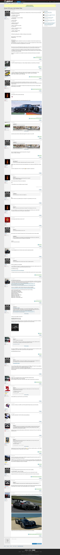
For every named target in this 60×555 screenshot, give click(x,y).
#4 (41, 80)
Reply (40, 59)
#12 (41, 217)
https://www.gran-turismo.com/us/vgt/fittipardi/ (17, 270)
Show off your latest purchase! (48, 17)
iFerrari (14, 229)
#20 (41, 376)
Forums (18, 1)
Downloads (23, 1)
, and (36, 89)
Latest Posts (45, 11)
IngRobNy (14, 124)
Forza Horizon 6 (46, 16)
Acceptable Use (36, 551)
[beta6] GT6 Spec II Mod (48, 12)
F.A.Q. (26, 551)
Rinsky (6, 9)
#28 (41, 480)
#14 (41, 248)
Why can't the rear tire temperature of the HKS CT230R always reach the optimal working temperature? (49, 23)
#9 (41, 175)
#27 (41, 468)
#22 (41, 403)
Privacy (41, 551)
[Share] (40, 11)
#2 (41, 61)
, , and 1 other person (35, 534)
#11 (41, 205)
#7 (41, 140)
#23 (41, 413)
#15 (41, 258)
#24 (41, 423)
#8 (41, 159)
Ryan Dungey (15, 161)
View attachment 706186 (16, 363)
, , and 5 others (35, 76)
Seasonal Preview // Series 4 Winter (49, 20)
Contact (20, 551)
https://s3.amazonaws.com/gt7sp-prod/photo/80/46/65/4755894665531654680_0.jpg (23, 283)
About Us (23, 551)
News (15, 1)
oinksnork (14, 260)
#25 (41, 437)
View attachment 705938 (16, 307)
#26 (41, 455)
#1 (41, 11)
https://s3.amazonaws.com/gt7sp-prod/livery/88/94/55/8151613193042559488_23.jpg (23, 285)
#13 (41, 227)
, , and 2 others (35, 118)
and (38, 57)
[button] (20, 1)
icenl (14, 359)
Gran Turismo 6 (46, 13)
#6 (41, 122)
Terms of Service (31, 551)
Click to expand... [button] (26, 313)
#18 (41, 337)
